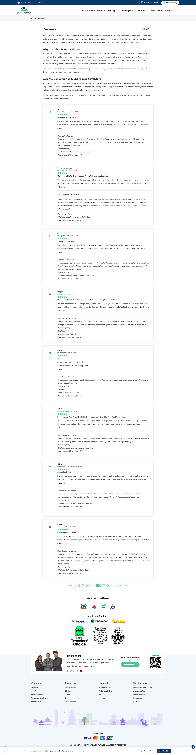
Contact (169, 10)
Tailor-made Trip (105, 691)
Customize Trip (105, 687)
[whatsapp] (155, 662)
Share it (146, 29)
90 (119, 585)
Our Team (35, 691)
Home (33, 18)
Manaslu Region (139, 695)
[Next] (126, 585)
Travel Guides (156, 10)
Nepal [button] (100, 10)
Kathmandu (137, 698)
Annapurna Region (140, 691)
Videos (68, 695)
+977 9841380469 (130, 657)
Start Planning (171, 3)
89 (114, 585)
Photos (68, 691)
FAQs (101, 695)
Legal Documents (37, 695)
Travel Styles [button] (126, 10)
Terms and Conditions (39, 698)
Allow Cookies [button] (164, 751)
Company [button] (140, 10)
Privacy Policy (36, 702)
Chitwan (136, 702)
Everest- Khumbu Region (142, 687)
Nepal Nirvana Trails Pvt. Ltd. (91, 745)
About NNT (35, 687)
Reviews (68, 698)
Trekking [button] (111, 10)
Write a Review (70, 702)
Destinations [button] (87, 10)
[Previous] (70, 585)
